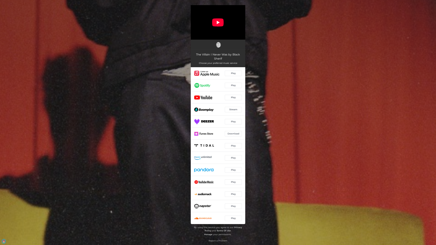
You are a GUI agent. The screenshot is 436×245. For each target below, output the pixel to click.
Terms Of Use (224, 230)
